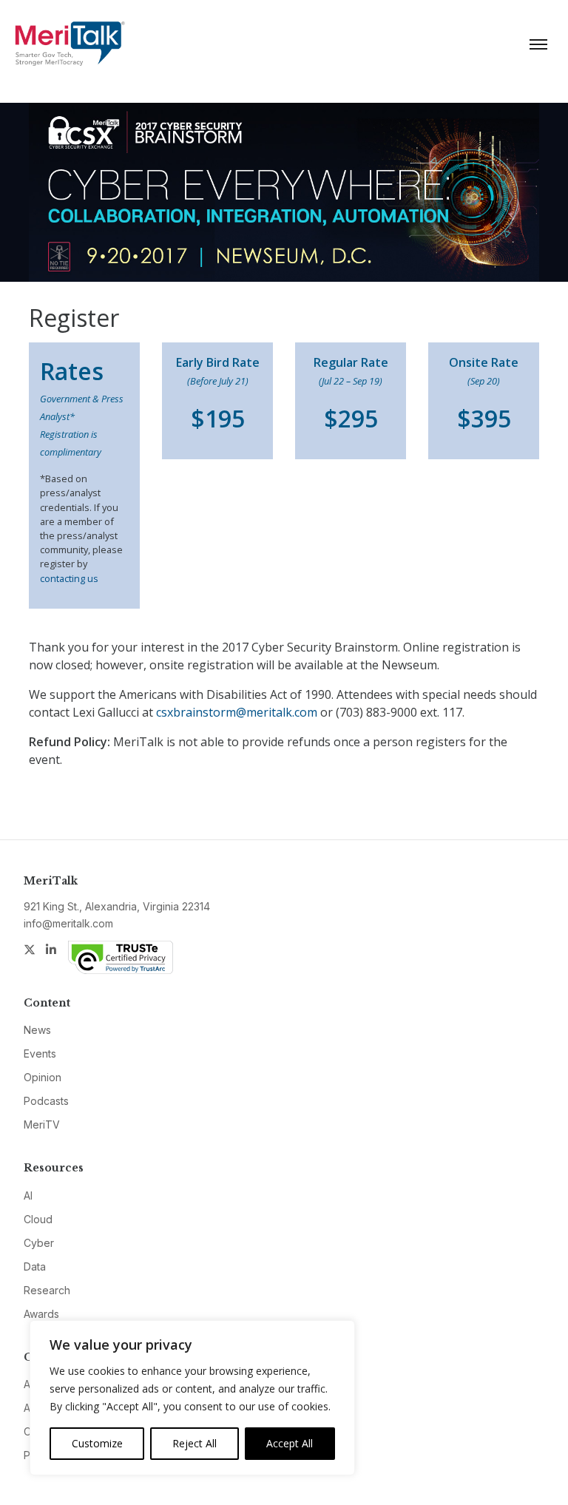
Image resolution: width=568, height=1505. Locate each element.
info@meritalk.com (68, 923)
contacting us (69, 578)
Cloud (38, 1219)
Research (47, 1290)
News (37, 1030)
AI (28, 1195)
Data (35, 1266)
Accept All (289, 1443)
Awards (41, 1314)
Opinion (42, 1077)
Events (40, 1053)
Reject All (194, 1443)
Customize (97, 1443)
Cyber (39, 1243)
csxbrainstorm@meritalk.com (236, 712)
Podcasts (46, 1101)
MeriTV (42, 1124)
